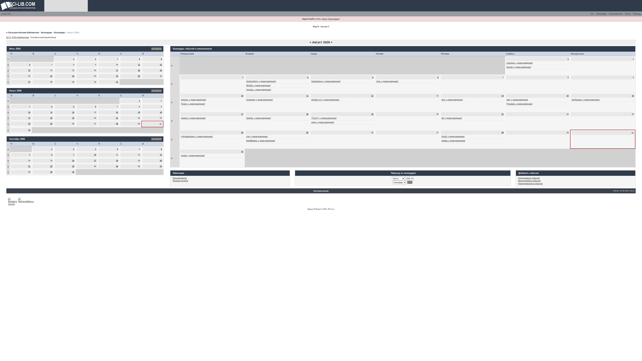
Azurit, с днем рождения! (453, 136)
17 (117, 70)
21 (51, 76)
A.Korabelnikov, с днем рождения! (197, 136)
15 (139, 112)
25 (139, 76)
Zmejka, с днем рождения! (258, 118)
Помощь (637, 14)
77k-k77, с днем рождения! (324, 118)
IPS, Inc (331, 209)
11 (139, 65)
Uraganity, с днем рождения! (259, 100)
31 (117, 82)
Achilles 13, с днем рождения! (325, 100)
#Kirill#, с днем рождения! (258, 85)
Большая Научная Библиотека (23, 32)
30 (73, 172)
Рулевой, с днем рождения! (519, 104)
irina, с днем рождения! (387, 81)
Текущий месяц (180, 178)
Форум (310, 209)
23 (73, 166)
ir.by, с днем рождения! (257, 136)
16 (161, 112)
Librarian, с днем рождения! (520, 63)
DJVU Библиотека (20, 37)
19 (161, 70)
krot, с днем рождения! (452, 100)
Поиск (628, 14)
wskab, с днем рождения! (453, 141)
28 (117, 124)
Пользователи (616, 14)
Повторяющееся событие (530, 184)
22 (73, 76)
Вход (325, 19)
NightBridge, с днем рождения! (260, 141)
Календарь (601, 14)
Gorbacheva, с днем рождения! (325, 81)
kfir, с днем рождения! (452, 118)
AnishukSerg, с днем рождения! (261, 81)
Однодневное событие (529, 178)
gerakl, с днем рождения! (193, 155)
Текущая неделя (180, 181)
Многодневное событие (529, 181)
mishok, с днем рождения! (193, 118)
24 (117, 76)
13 (29, 70)
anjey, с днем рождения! (322, 122)
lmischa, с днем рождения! (193, 100)
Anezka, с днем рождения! (258, 90)
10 (29, 112)
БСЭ (8, 37)
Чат (592, 14)
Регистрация (333, 19)
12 (161, 65)
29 (51, 172)
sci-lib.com (6, 14)
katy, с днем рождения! (517, 100)
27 (29, 82)
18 (139, 70)
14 (117, 112)
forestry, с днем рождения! (519, 67)
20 (161, 161)
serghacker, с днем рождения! (586, 100)
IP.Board (317, 209)
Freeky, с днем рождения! (193, 104)
